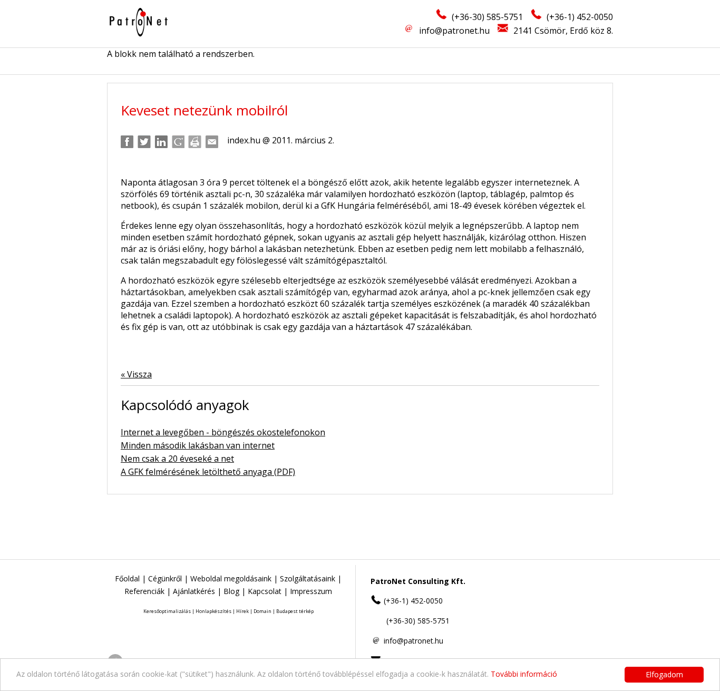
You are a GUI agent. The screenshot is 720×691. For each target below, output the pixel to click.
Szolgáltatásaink (307, 578)
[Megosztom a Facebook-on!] (127, 141)
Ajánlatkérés (194, 591)
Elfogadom (664, 674)
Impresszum (311, 591)
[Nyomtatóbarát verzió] (194, 141)
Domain (262, 611)
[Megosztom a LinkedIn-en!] (161, 141)
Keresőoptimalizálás (167, 611)
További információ (524, 674)
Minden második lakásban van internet (198, 445)
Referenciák (144, 591)
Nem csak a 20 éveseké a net (177, 458)
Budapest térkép (295, 611)
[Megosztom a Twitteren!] (144, 141)
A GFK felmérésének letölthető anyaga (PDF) (208, 472)
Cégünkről (165, 578)
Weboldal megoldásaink (230, 578)
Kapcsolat (264, 591)
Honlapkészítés (213, 611)
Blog (231, 591)
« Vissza (136, 374)
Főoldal (127, 578)
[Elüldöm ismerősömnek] (211, 141)
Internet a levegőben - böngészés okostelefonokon (223, 432)
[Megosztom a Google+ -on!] (177, 141)
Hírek (242, 611)
